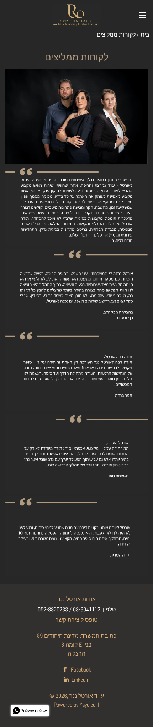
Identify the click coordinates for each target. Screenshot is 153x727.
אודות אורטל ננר (76, 599)
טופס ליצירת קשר (76, 619)
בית (145, 34)
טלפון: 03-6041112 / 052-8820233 (77, 609)
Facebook (80, 669)
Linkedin (79, 680)
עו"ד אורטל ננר (86, 696)
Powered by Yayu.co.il (76, 705)
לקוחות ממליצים (116, 34)
